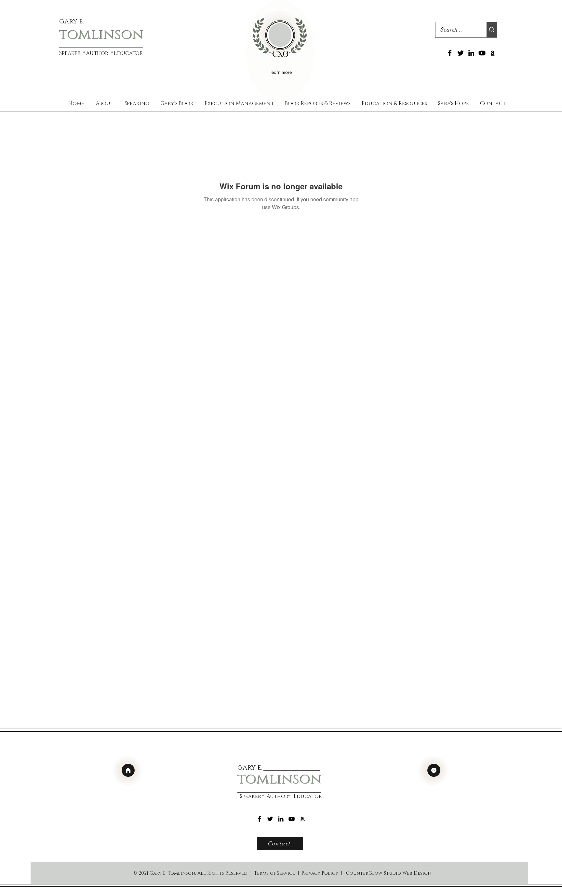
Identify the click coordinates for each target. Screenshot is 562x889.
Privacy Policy (319, 873)
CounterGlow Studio (373, 873)
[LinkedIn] (471, 53)
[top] (433, 770)
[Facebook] (450, 53)
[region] (280, 51)
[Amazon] (492, 53)
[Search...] (492, 29)
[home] (128, 770)
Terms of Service (274, 873)
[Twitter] (460, 53)
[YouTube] (482, 53)
